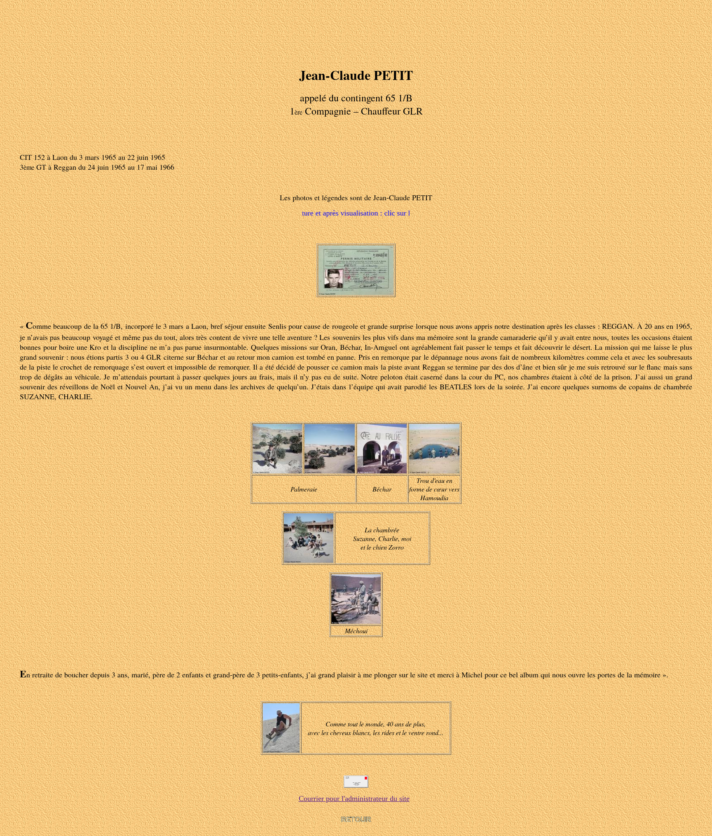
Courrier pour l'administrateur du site (354, 798)
